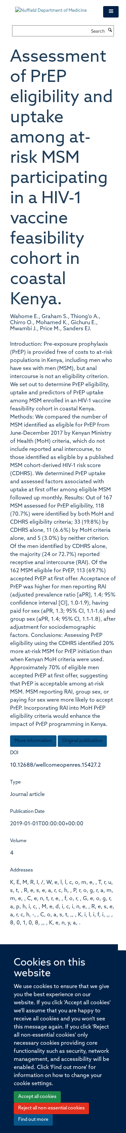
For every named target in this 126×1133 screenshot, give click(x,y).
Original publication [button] (82, 740)
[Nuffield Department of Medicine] (54, 7)
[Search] (110, 30)
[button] (111, 12)
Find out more (33, 1119)
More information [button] (33, 740)
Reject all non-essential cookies (51, 1108)
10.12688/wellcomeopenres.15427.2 (55, 765)
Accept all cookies (37, 1096)
